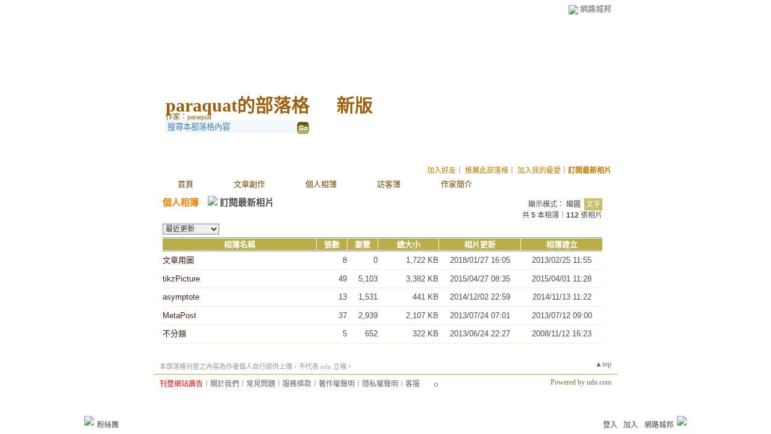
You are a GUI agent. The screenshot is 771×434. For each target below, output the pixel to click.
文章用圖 (178, 260)
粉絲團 (108, 425)
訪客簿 (389, 184)
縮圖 (573, 204)
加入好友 (441, 170)
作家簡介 (456, 184)
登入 (610, 425)
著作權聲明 (337, 384)
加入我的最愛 (539, 170)
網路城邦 (595, 8)
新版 (355, 105)
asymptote (181, 296)
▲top (603, 364)
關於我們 (224, 384)
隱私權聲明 (380, 384)
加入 (630, 425)
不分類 (174, 333)
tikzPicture (181, 278)
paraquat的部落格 (238, 105)
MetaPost (179, 315)
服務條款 (296, 384)
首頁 (185, 184)
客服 (412, 384)
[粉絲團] (89, 421)
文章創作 (249, 184)
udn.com (599, 382)
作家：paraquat (188, 117)
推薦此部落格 (486, 170)
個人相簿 (321, 184)
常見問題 (260, 384)
